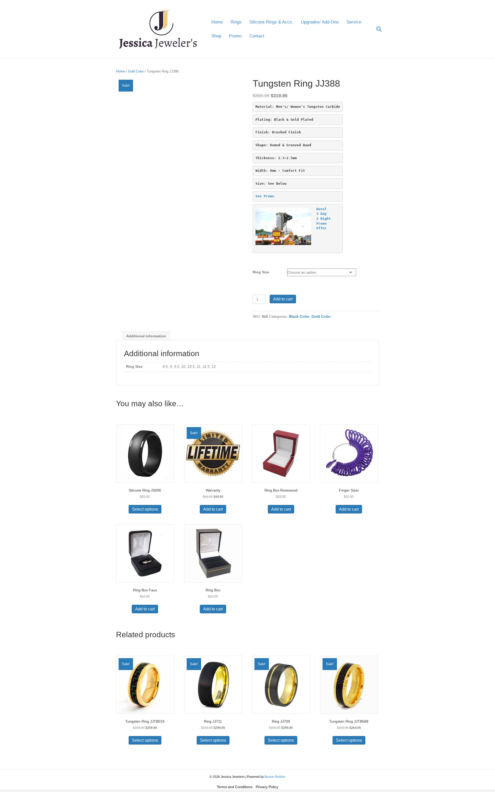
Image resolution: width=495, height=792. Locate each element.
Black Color (299, 316)
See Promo (264, 196)
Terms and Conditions (234, 787)
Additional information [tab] (146, 336)
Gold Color (136, 71)
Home (217, 22)
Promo (235, 36)
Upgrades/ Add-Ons (320, 22)
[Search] (376, 29)
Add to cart (283, 299)
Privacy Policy (267, 787)
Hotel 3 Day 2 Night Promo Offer (323, 218)
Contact (256, 36)
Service (353, 22)
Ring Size (261, 272)
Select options (145, 509)
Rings (236, 22)
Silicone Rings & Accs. (271, 22)
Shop (216, 36)
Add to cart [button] (213, 509)
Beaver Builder (275, 777)
